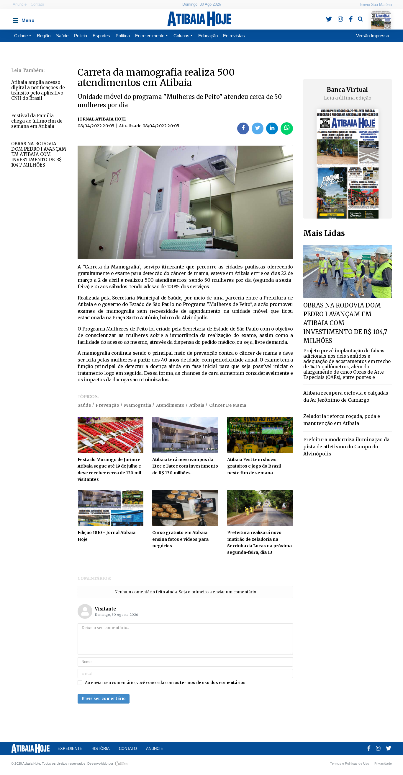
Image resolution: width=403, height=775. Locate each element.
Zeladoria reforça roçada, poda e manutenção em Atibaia (341, 419)
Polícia (80, 35)
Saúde (62, 35)
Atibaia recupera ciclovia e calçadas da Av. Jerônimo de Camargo (345, 396)
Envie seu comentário (103, 698)
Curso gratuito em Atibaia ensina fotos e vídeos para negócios (180, 539)
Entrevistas (234, 35)
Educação (208, 35)
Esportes (101, 35)
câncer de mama (227, 405)
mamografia (137, 405)
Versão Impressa (372, 35)
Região (43, 35)
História (100, 748)
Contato (37, 4)
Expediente (70, 748)
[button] (15, 19)
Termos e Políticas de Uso (349, 763)
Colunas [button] (181, 35)
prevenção (107, 405)
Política (123, 35)
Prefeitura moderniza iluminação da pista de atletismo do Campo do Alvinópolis (346, 447)
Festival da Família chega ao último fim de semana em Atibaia (37, 121)
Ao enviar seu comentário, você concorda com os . (165, 682)
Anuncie (20, 4)
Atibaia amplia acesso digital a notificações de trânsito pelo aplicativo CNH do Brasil (38, 90)
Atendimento (170, 405)
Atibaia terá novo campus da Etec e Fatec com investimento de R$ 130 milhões (185, 466)
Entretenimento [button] (149, 35)
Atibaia (196, 405)
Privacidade (383, 763)
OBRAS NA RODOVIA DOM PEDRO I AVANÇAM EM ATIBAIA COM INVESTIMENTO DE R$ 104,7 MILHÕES (38, 154)
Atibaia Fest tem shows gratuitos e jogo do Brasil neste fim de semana (254, 466)
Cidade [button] (21, 35)
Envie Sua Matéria (376, 4)
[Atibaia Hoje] (199, 19)
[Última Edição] (381, 15)
